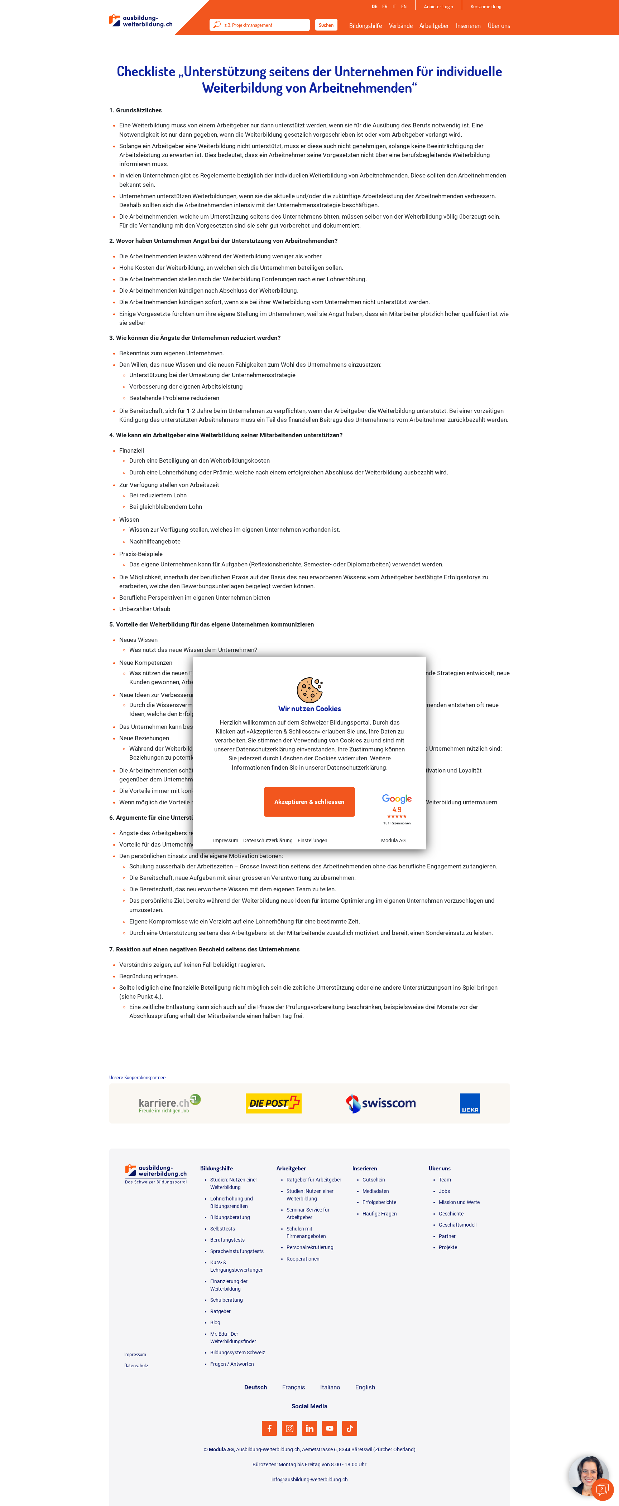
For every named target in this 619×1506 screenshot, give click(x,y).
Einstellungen (312, 840)
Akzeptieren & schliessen (309, 801)
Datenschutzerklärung (268, 840)
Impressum (225, 840)
